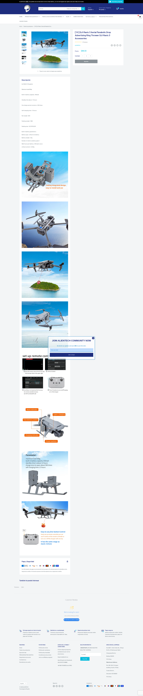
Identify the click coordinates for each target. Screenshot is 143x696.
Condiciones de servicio (45, 655)
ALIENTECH (77, 45)
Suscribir (85, 659)
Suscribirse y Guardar (117, 1)
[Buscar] (83, 8)
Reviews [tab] (16, 587)
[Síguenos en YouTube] (62, 686)
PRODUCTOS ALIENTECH (31, 16)
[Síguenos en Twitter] (57, 686)
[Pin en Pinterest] (115, 45)
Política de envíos (43, 647)
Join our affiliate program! (45, 657)
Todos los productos (28, 26)
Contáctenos (22, 659)
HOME (20, 16)
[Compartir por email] (120, 45)
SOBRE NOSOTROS (78, 16)
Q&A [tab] (22, 587)
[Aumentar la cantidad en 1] (90, 55)
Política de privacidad (44, 652)
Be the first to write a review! (71, 619)
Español (22, 683)
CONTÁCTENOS (23, 21)
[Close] (93, 338)
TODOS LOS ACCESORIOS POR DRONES (52, 16)
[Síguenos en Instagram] (59, 686)
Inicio (20, 26)
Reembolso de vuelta (24, 662)
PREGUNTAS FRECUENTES (106, 16)
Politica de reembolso (44, 650)
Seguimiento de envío (25, 657)
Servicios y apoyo (90, 16)
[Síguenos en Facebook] (54, 686)
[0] (140, 17)
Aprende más (22, 652)
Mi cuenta (101, 9)
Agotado (86, 61)
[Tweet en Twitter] (117, 45)
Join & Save (71, 354)
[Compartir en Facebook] (112, 45)
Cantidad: (77, 56)
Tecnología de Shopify (24, 689)
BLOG (67, 16)
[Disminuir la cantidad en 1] (82, 55)
